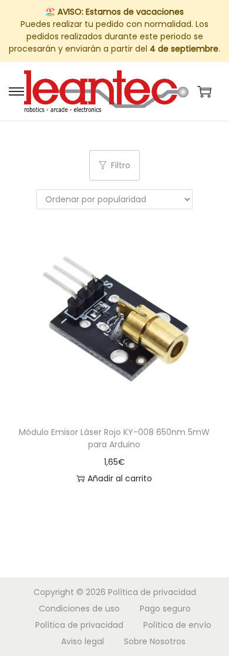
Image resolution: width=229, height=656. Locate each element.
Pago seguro (165, 608)
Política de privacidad (152, 592)
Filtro (120, 165)
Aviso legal (82, 641)
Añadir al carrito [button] (119, 478)
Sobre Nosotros (155, 641)
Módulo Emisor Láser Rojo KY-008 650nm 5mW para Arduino (114, 438)
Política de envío (177, 625)
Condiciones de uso (79, 608)
